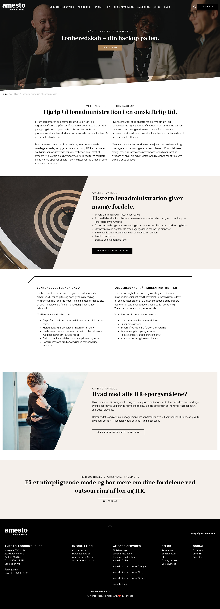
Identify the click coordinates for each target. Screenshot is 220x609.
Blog (167, 7)
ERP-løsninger (120, 550)
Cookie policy (79, 550)
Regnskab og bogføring (125, 557)
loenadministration (31, 94)
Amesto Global (120, 560)
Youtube (197, 557)
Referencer (167, 550)
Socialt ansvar (169, 553)
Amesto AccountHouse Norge (128, 572)
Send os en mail (12, 564)
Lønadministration (122, 553)
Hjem (16, 94)
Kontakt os (110, 501)
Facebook (198, 550)
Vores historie (169, 564)
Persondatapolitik (81, 553)
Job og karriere (169, 560)
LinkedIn (197, 553)
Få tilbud (207, 7)
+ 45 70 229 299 (16, 560)
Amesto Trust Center (83, 557)
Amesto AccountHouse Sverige (129, 566)
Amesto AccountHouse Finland (129, 578)
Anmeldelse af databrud (84, 560)
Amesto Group (120, 584)
